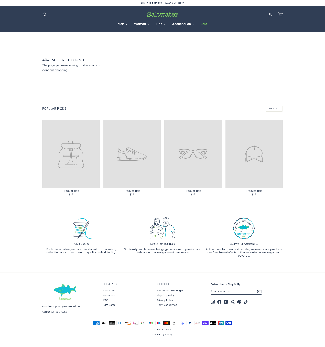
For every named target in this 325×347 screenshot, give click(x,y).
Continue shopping (54, 70)
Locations (109, 295)
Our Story (109, 290)
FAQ (105, 300)
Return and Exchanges (170, 290)
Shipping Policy (166, 295)
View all (274, 108)
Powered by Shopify (162, 334)
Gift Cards (109, 305)
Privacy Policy (165, 300)
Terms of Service (167, 305)
